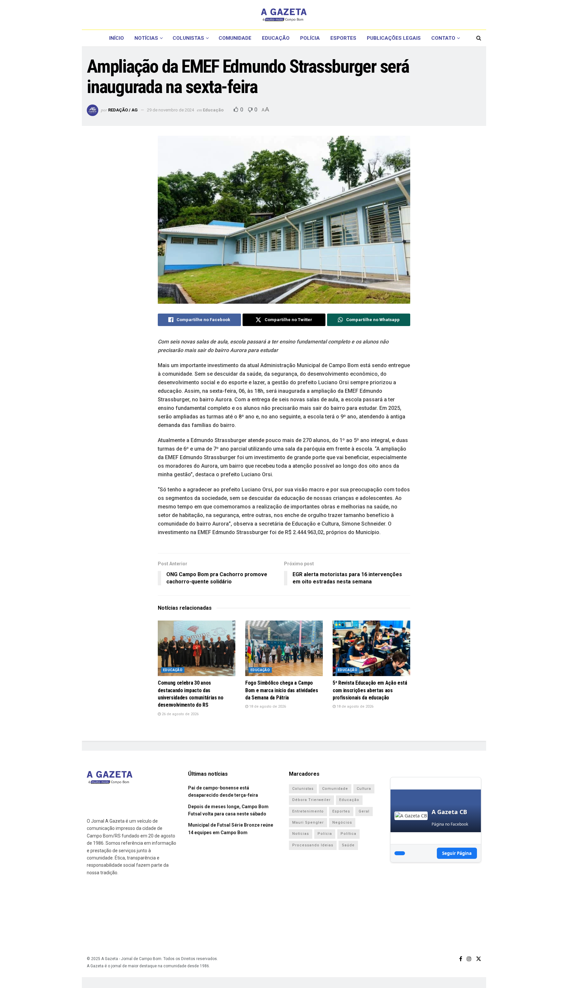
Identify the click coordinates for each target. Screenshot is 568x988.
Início (116, 38)
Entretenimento (308, 811)
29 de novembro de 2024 (170, 109)
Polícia (310, 38)
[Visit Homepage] (284, 15)
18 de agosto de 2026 (267, 706)
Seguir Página (457, 853)
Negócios (342, 822)
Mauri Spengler (308, 822)
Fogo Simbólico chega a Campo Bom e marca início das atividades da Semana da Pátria (281, 690)
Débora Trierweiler (311, 800)
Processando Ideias (312, 845)
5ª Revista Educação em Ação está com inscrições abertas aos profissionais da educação (370, 690)
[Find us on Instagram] (469, 959)
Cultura (364, 789)
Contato (443, 38)
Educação (276, 38)
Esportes (343, 38)
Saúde (348, 845)
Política (348, 834)
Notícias (146, 38)
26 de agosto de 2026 (180, 714)
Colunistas (188, 38)
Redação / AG (123, 109)
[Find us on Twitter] (478, 959)
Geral (364, 811)
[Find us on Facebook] (460, 959)
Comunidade (235, 38)
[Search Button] (478, 38)
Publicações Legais (394, 38)
